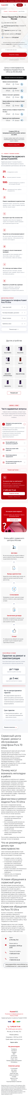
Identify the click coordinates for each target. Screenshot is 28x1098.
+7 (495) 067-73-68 (9, 490)
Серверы (14, 1052)
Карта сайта (14, 1042)
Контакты (14, 1080)
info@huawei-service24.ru (15, 1029)
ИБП (14, 1054)
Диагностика (14, 1078)
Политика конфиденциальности (14, 1014)
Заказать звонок (14, 520)
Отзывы (14, 1076)
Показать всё (14, 393)
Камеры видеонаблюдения (14, 1060)
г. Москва (5, 1)
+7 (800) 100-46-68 (14, 960)
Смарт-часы (14, 1059)
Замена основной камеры (10, 88)
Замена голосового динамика (11, 95)
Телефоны (14, 1049)
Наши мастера (14, 1073)
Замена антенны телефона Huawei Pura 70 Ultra (13, 111)
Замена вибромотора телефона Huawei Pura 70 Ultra (13, 102)
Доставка (14, 1070)
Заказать (22, 84)
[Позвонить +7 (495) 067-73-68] (14, 5)
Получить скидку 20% (13, 145)
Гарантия (14, 1072)
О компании (14, 1068)
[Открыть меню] (25, 5)
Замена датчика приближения (11, 118)
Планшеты (14, 1055)
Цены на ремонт (14, 1075)
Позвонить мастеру (14, 493)
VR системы (14, 1057)
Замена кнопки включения (10, 82)
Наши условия (14, 1015)
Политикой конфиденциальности (17, 59)
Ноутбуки (14, 1050)
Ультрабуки (14, 1062)
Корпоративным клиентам (14, 1081)
